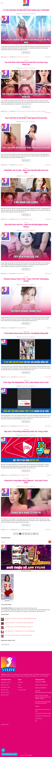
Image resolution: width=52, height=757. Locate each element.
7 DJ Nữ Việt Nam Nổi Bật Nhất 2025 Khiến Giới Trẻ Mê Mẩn (26, 10)
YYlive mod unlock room (21, 376)
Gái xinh (26, 8)
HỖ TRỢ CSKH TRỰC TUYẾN (9, 754)
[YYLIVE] (26, 3)
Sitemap (37, 706)
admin (34, 13)
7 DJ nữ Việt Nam (18, 56)
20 (34, 533)
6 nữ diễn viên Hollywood (20, 111)
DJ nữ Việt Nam (26, 56)
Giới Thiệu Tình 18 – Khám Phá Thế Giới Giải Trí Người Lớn (19, 626)
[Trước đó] (15, 534)
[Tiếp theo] (37, 534)
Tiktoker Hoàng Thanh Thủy (20, 327)
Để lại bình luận (48, 56)
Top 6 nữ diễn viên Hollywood (40, 111)
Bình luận (49, 327)
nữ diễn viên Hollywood (29, 111)
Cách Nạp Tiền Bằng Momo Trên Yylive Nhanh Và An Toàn (26, 382)
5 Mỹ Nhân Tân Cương (19, 219)
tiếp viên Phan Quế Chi (19, 273)
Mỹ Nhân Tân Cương (28, 219)
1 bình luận (8, 619)
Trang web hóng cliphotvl (25, 529)
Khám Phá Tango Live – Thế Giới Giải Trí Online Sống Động (19, 622)
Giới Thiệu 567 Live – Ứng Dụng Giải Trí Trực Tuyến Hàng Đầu (20, 631)
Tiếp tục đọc (26, 52)
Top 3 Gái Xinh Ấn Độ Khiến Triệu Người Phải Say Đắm (26, 118)
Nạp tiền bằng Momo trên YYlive (22, 426)
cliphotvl (18, 529)
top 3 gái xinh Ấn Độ (19, 164)
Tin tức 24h (26, 331)
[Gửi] (50, 542)
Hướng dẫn (26, 380)
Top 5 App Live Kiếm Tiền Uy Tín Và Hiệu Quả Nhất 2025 (18, 635)
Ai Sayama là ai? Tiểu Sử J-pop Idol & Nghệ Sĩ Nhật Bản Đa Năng (20, 618)
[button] (1, 3)
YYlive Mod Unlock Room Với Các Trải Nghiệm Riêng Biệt (26, 333)
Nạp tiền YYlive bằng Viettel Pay (22, 475)
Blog (26, 753)
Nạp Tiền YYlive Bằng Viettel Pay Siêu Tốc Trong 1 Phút (26, 431)
